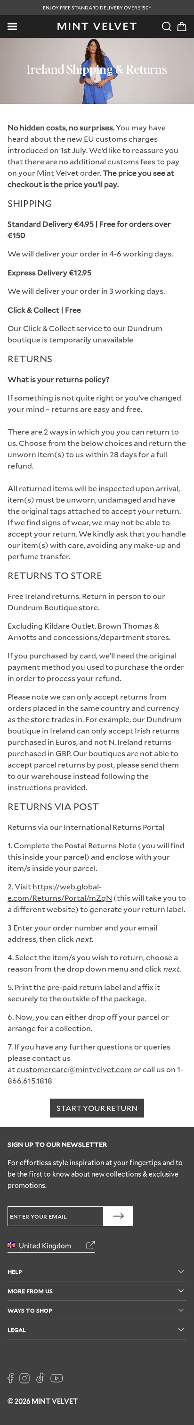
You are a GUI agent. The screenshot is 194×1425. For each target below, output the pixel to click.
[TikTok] (40, 1378)
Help (15, 1271)
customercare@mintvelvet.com (74, 1069)
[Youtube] (56, 1378)
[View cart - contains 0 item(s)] (181, 26)
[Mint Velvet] (97, 26)
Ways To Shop (30, 1310)
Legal (17, 1329)
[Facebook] (11, 1378)
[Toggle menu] (12, 26)
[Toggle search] (166, 26)
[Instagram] (24, 1378)
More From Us (30, 1290)
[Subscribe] (118, 1216)
